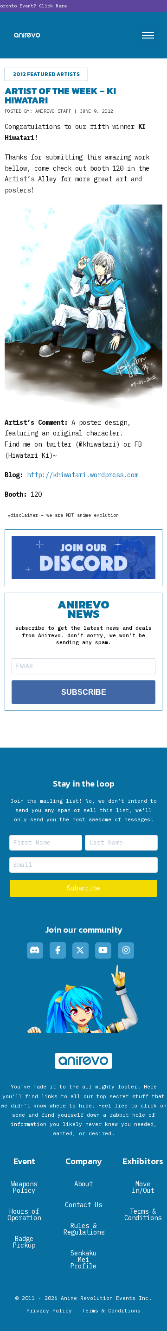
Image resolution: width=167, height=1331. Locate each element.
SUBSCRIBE (83, 692)
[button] (148, 35)
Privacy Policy (49, 1310)
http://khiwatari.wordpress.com (82, 475)
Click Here (53, 6)
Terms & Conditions (111, 1310)
